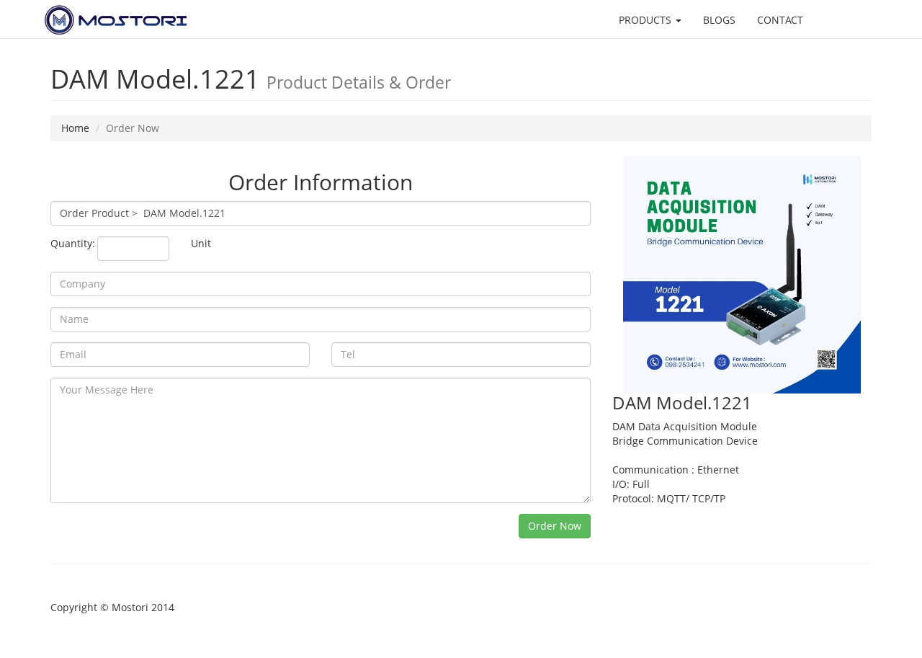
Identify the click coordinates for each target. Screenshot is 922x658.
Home (75, 128)
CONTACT (780, 20)
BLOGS (719, 20)
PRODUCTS (646, 20)
